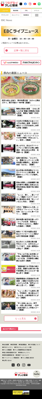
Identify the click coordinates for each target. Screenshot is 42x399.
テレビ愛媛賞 (8, 350)
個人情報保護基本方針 (10, 352)
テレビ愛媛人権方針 (28, 358)
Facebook (25, 4)
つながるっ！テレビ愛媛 (21, 374)
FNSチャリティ (8, 347)
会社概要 (6, 344)
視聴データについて (23, 355)
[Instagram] (23, 365)
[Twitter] (13, 365)
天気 (26, 10)
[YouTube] (29, 365)
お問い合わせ (8, 360)
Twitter (20, 4)
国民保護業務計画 (9, 355)
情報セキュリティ (25, 352)
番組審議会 (23, 344)
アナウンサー (5, 15)
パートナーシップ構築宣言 (11, 358)
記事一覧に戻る (21, 50)
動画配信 (26, 15)
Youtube (34, 4)
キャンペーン (15, 15)
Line (39, 4)
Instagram (30, 4)
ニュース (5, 10)
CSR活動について (35, 344)
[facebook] (18, 365)
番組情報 (15, 10)
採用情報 (14, 344)
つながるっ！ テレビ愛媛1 (9, 4)
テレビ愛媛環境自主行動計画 (23, 350)
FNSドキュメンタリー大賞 (23, 347)
